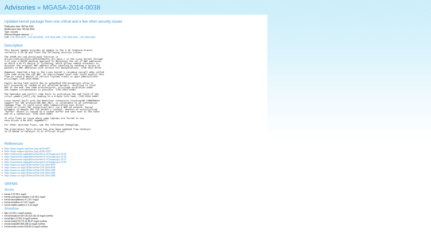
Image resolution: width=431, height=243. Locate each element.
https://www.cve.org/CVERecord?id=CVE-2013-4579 (29, 165)
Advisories (20, 7)
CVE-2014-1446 (70, 37)
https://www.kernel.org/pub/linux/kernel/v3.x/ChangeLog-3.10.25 (35, 154)
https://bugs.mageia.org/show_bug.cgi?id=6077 (27, 148)
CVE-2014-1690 (87, 37)
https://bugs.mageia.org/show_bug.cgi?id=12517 (28, 151)
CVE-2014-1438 (52, 37)
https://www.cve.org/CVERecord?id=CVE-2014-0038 (29, 167)
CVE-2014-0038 (35, 37)
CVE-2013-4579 (18, 37)
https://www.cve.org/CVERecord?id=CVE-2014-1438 (29, 170)
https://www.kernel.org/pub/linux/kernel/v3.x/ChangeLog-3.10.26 (35, 156)
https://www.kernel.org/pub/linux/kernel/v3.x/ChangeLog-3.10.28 (35, 162)
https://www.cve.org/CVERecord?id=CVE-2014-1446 (29, 173)
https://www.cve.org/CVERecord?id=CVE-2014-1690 (29, 175)
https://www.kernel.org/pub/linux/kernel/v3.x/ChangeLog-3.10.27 (35, 159)
